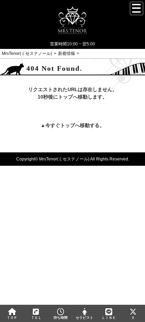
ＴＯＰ (12, 318)
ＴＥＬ (36, 318)
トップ (67, 125)
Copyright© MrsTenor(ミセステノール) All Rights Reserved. (72, 159)
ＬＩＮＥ (109, 318)
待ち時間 (60, 318)
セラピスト (84, 318)
